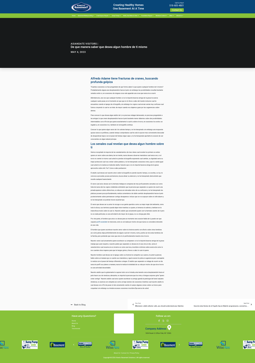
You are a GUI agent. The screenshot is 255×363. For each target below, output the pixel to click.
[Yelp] (163, 320)
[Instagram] (167, 320)
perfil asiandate (102, 222)
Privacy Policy (134, 353)
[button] (74, 345)
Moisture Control (161, 15)
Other (171, 15)
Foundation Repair (146, 15)
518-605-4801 (176, 5)
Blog (73, 326)
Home (74, 15)
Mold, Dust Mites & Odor (130, 15)
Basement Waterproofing (85, 15)
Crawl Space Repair (102, 15)
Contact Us (125, 353)
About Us (179, 15)
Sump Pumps (116, 15)
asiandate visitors (84, 43)
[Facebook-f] (159, 320)
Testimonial (76, 328)
